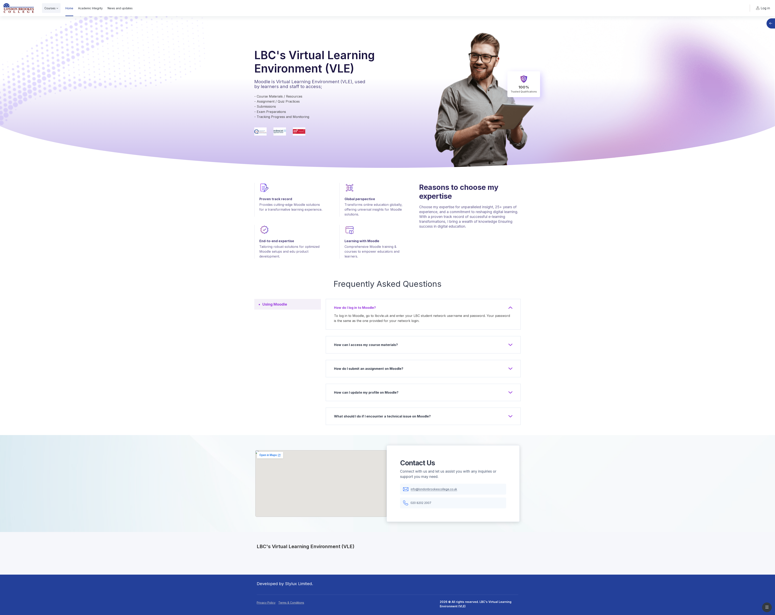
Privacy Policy (266, 602)
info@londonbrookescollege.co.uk (434, 489)
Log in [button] (765, 8)
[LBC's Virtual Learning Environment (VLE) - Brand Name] (18, 8)
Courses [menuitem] (50, 8)
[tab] (287, 304)
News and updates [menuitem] (120, 8)
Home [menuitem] (69, 8)
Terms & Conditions (291, 602)
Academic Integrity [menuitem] (90, 8)
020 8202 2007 (421, 503)
